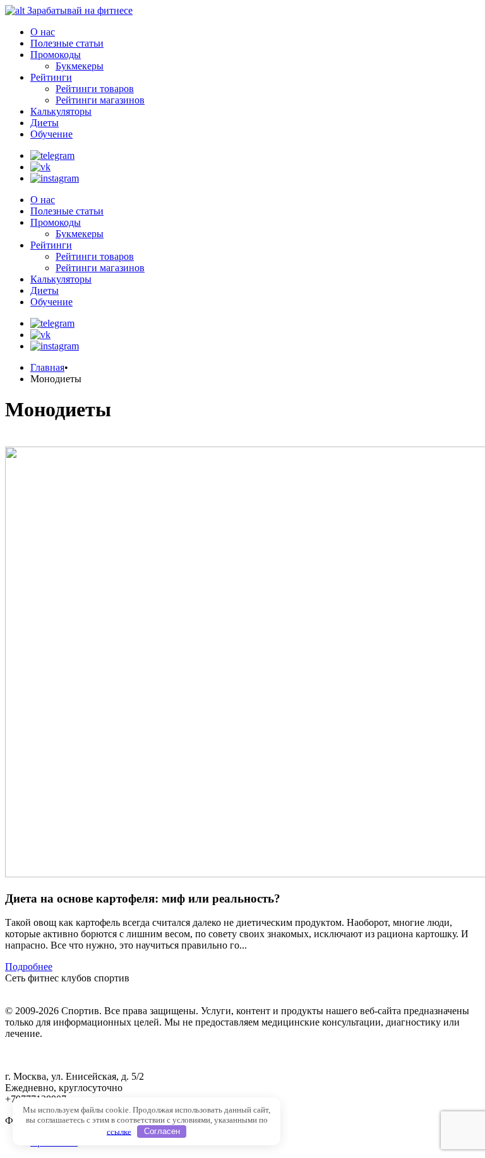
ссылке (119, 1131)
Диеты (44, 122)
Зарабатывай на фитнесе (80, 10)
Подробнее (28, 966)
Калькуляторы (61, 111)
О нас (42, 31)
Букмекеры (80, 66)
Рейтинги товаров (95, 88)
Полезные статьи (67, 43)
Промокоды (55, 54)
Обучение (51, 134)
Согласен (162, 1131)
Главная (47, 367)
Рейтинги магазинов (100, 100)
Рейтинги (51, 77)
